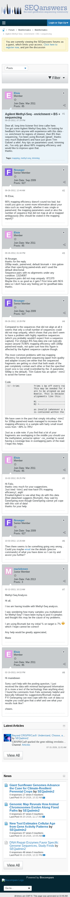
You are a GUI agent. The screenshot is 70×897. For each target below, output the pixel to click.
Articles (26, 744)
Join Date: (19, 103)
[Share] (64, 105)
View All (13, 755)
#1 (63, 113)
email (27, 549)
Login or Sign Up (57, 22)
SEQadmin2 (21, 738)
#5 (63, 478)
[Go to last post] (44, 798)
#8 (63, 672)
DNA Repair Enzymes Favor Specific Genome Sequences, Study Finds (34, 844)
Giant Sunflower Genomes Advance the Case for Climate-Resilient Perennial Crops (35, 788)
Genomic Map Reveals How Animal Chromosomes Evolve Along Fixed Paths (34, 807)
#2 (63, 190)
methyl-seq (26, 158)
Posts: (17, 106)
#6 (63, 541)
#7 (63, 589)
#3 (63, 253)
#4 (63, 321)
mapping (16, 158)
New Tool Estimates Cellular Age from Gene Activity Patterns (32, 825)
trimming (36, 158)
